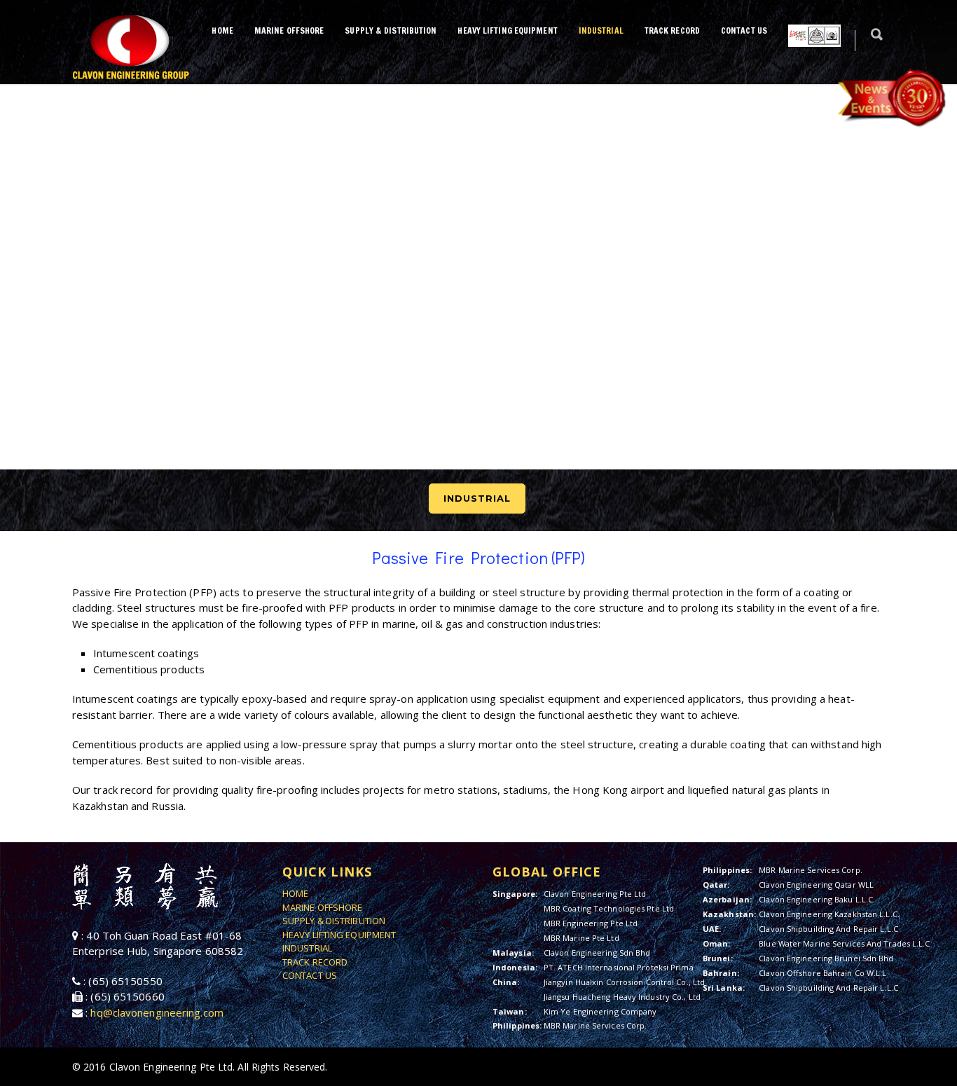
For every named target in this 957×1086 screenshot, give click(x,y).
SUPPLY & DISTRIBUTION (390, 30)
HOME (222, 30)
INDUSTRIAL (601, 30)
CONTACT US (744, 30)
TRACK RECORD (672, 30)
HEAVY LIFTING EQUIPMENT (507, 30)
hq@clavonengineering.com (156, 1012)
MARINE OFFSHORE (289, 30)
